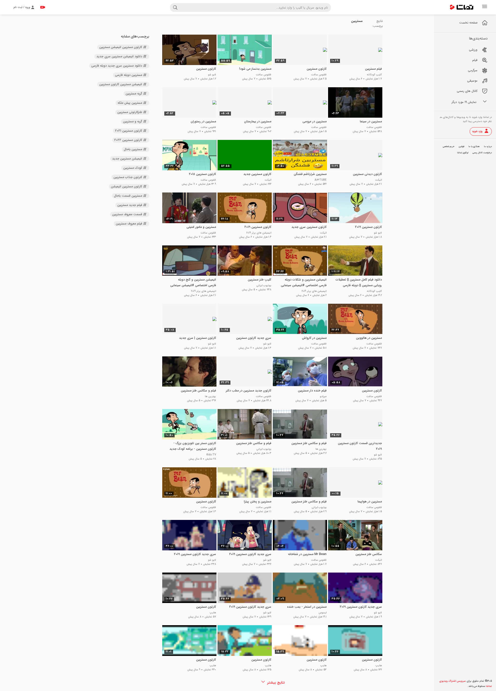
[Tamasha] (461, 7)
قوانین (461, 146)
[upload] (42, 7)
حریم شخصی (448, 146)
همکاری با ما (474, 146)
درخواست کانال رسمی (482, 152)
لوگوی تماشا (462, 152)
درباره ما (488, 146)
